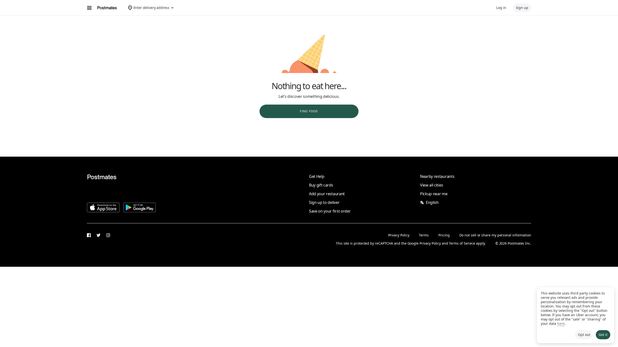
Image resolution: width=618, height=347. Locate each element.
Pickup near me (434, 193)
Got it (603, 334)
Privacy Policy (398, 235)
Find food (309, 111)
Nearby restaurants (437, 176)
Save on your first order (330, 211)
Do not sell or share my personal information (495, 235)
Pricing (443, 235)
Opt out (584, 334)
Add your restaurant (327, 193)
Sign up (522, 7)
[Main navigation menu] (89, 7)
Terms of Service (462, 243)
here (561, 323)
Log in (501, 7)
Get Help (316, 176)
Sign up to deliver (324, 202)
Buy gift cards (321, 185)
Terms (424, 235)
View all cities (431, 185)
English (432, 202)
